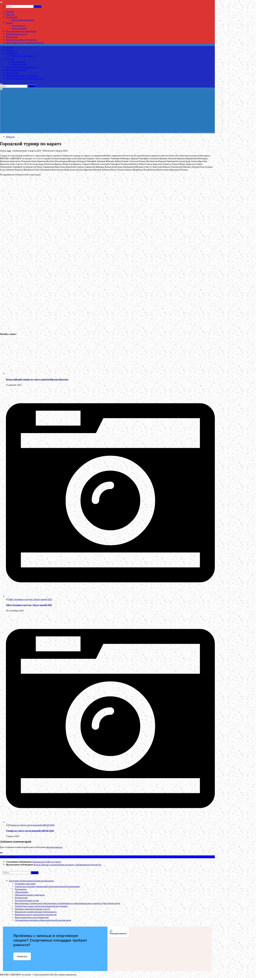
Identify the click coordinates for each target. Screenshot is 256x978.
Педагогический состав (27, 900)
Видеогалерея (19, 28)
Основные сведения (25, 883)
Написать (22, 956)
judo (9, 150)
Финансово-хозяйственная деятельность (36, 911)
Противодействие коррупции (21, 31)
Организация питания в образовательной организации (43, 920)
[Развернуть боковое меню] (1, 852)
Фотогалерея (18, 25)
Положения (12, 36)
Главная (10, 11)
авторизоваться (54, 847)
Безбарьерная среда (16, 34)
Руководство (21, 897)
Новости (10, 14)
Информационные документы (21, 39)
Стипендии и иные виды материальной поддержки (41, 906)
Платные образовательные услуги (32, 908)
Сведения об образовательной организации (31, 880)
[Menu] (1, 2)
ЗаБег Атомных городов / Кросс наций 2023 (29, 604)
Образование (21, 892)
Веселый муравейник (23, 20)
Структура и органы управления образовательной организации (47, 886)
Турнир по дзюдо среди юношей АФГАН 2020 (30, 830)
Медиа (9, 22)
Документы (21, 889)
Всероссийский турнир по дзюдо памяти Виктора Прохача (37, 379)
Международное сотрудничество (32, 917)
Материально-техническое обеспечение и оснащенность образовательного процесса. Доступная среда (67, 903)
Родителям (11, 17)
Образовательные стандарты (30, 894)
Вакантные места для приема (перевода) (36, 914)
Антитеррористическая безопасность (25, 42)
